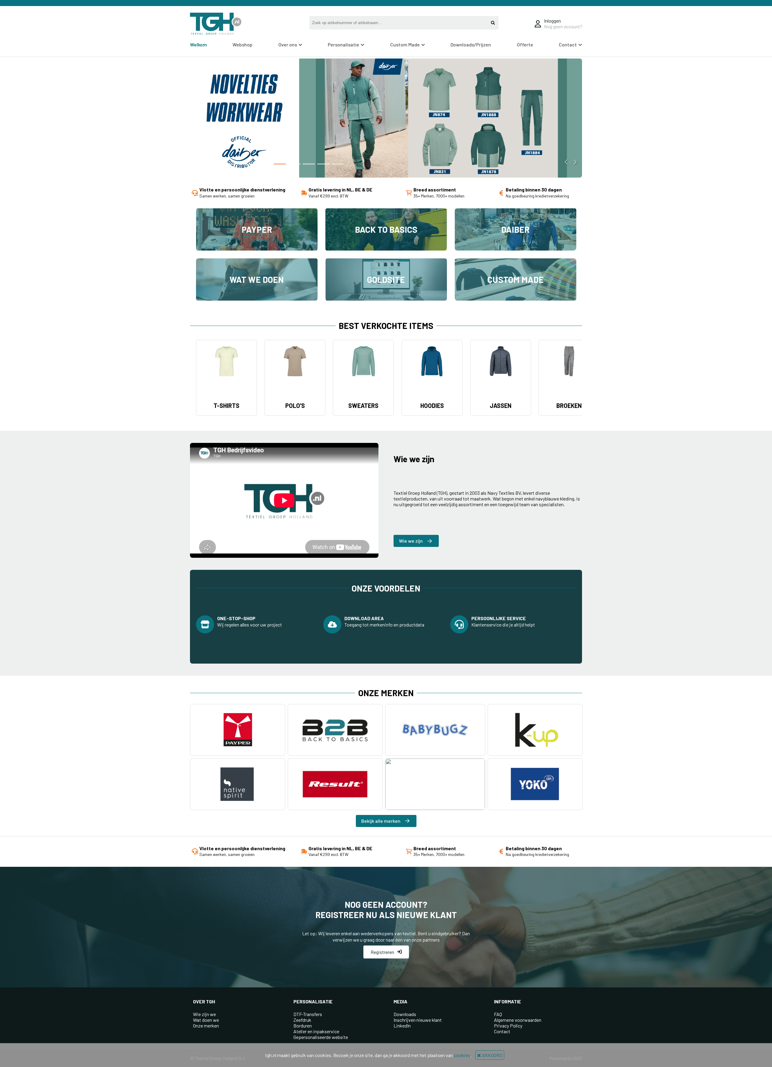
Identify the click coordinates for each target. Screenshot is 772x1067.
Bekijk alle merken (380, 821)
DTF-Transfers (307, 1014)
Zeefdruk (302, 1020)
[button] (566, 162)
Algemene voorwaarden (517, 1020)
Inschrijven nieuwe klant (418, 1020)
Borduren (302, 1025)
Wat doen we (206, 1020)
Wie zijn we (204, 1014)
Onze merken (206, 1025)
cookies (462, 1055)
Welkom (198, 44)
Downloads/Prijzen (471, 44)
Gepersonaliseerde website (320, 1037)
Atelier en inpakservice (316, 1031)
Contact (502, 1031)
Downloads (405, 1014)
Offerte (525, 44)
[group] (386, 119)
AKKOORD (491, 1055)
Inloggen (552, 21)
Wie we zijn (411, 541)
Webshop (242, 44)
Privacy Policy (508, 1025)
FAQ (498, 1014)
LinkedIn (402, 1025)
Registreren (382, 952)
